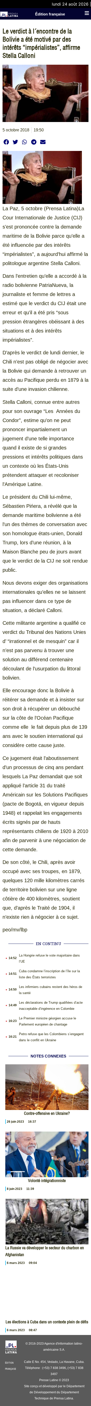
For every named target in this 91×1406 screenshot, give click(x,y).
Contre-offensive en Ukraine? (47, 1113)
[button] (6, 142)
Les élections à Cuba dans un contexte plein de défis (47, 1321)
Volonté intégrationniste (47, 1180)
